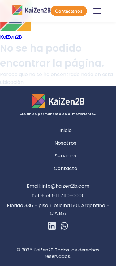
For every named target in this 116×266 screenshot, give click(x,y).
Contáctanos (69, 11)
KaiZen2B (11, 37)
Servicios (65, 155)
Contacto (65, 168)
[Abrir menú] (97, 11)
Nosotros (65, 143)
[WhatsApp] (64, 227)
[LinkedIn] (52, 227)
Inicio (65, 130)
